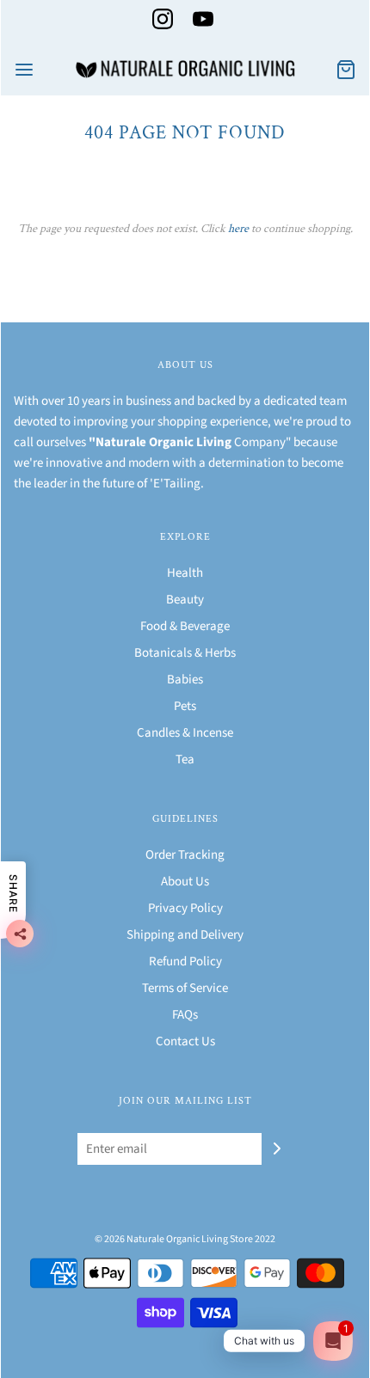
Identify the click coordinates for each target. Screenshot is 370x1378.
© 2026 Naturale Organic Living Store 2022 (185, 1239)
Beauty (185, 600)
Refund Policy (185, 961)
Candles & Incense (185, 733)
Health (185, 573)
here (238, 228)
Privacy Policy (185, 908)
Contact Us (185, 1041)
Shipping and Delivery (185, 935)
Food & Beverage (185, 626)
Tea (185, 759)
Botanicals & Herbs (185, 653)
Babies (185, 680)
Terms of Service (185, 988)
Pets (185, 706)
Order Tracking (185, 855)
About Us (185, 882)
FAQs (185, 1015)
